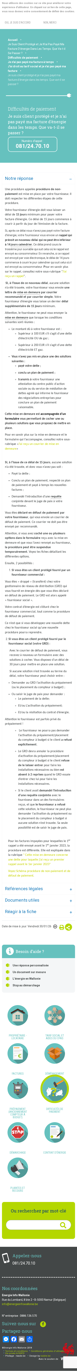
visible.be (45, 1356)
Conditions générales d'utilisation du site (52, 1351)
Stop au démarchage (26, 985)
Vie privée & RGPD (14, 1353)
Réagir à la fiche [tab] (20, 911)
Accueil (13, 39)
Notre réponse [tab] (19, 178)
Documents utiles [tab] (22, 900)
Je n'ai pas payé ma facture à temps (31, 62)
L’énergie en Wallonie (26, 978)
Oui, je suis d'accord (18, 22)
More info (18, 15)
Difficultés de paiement (23, 57)
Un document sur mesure (29, 972)
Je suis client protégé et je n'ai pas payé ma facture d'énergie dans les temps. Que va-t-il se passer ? (36, 80)
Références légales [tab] (24, 888)
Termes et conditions (16, 1351)
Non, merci (49, 22)
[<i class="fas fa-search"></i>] (63, 1225)
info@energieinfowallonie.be (20, 1304)
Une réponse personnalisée (31, 965)
